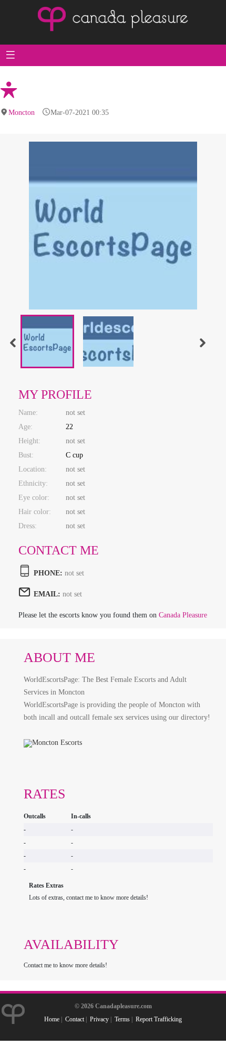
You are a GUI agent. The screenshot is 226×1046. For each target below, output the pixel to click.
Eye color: (33, 497)
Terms (122, 1019)
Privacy (99, 1019)
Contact (74, 1019)
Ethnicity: (33, 483)
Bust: (26, 455)
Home (51, 1019)
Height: (29, 441)
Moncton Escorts (57, 742)
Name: (28, 413)
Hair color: (34, 512)
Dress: (27, 526)
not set (72, 594)
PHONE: (48, 573)
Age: (25, 427)
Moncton (21, 112)
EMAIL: (47, 594)
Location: (32, 469)
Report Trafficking (159, 1019)
